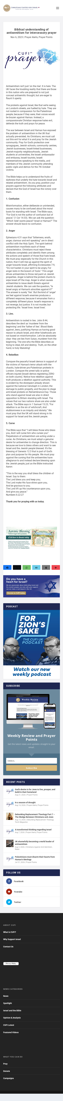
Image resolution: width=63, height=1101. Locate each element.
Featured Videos (11, 1032)
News (17, 849)
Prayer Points (45, 37)
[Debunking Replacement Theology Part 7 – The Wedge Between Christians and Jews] (9, 816)
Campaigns (8, 1078)
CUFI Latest (8, 1025)
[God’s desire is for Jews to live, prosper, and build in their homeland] (9, 791)
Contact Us (8, 946)
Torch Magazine (21, 822)
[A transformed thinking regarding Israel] (9, 831)
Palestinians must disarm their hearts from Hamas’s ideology (35, 858)
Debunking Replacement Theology (40, 820)
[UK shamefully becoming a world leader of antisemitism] (9, 843)
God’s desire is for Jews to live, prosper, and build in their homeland (35, 790)
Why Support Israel (12, 939)
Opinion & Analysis (12, 1018)
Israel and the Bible (12, 1010)
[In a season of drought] (9, 804)
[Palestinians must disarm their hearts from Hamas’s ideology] (9, 858)
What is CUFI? (9, 932)
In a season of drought (25, 802)
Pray (5, 1064)
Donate (6, 1071)
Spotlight (7, 1003)
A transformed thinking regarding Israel (33, 829)
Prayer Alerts (31, 37)
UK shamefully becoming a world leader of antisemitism (34, 842)
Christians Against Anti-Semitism (39, 847)
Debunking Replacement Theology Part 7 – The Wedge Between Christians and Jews (35, 815)
